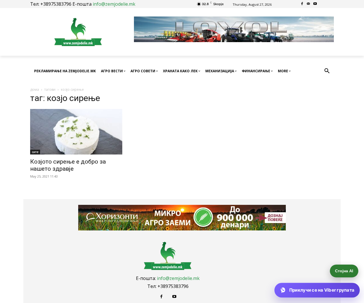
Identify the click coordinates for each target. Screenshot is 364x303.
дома (34, 89)
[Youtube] (315, 4)
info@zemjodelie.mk (114, 4)
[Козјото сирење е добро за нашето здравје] (76, 131)
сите (35, 152)
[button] (327, 71)
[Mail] (308, 4)
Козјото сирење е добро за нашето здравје (68, 165)
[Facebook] (302, 4)
